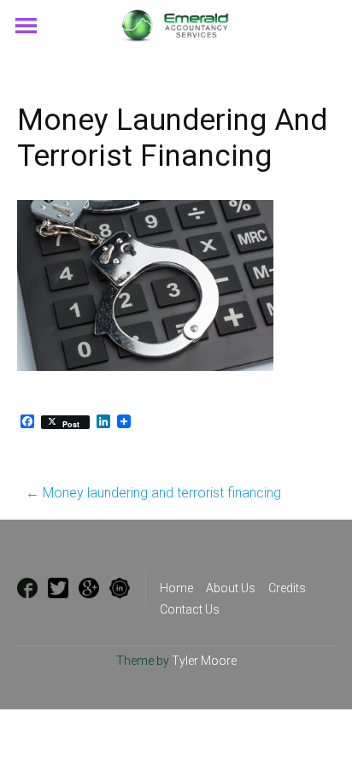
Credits (287, 588)
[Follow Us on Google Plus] (89, 588)
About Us (230, 588)
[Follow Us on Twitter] (58, 588)
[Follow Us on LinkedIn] (119, 588)
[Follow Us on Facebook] (27, 588)
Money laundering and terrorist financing (153, 493)
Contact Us (190, 609)
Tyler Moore (204, 660)
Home (176, 588)
